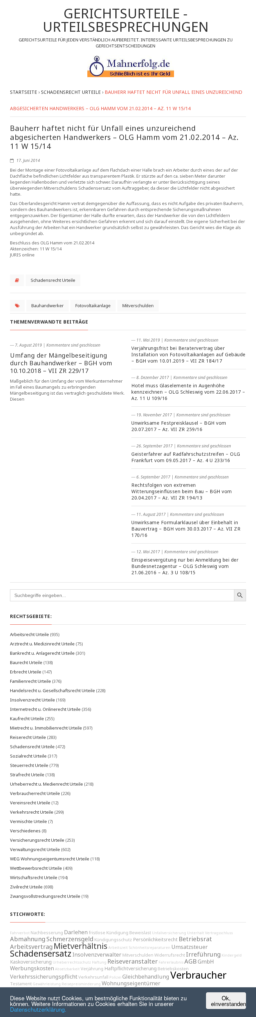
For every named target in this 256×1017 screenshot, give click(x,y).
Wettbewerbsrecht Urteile (36, 868)
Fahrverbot (20, 933)
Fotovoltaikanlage (93, 305)
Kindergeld (232, 955)
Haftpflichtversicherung (130, 968)
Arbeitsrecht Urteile (29, 634)
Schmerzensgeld (69, 939)
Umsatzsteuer (189, 947)
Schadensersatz (40, 953)
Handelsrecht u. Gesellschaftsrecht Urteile (52, 690)
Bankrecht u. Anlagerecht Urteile (42, 653)
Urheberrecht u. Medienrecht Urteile (46, 784)
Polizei (115, 977)
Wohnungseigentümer (131, 983)
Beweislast (140, 933)
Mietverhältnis (80, 946)
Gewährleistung (47, 984)
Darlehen (76, 932)
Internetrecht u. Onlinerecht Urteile (45, 709)
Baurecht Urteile (26, 662)
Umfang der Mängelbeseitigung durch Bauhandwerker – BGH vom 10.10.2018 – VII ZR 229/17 (61, 363)
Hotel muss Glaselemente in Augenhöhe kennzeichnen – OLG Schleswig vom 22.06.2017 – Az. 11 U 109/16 (188, 391)
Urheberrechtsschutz (72, 962)
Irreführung (203, 954)
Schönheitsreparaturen (149, 947)
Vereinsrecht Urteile (30, 803)
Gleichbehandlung (145, 976)
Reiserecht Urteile (28, 737)
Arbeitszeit (118, 947)
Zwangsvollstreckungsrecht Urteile (45, 896)
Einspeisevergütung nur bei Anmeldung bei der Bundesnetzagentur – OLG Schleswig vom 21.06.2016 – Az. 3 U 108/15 (184, 566)
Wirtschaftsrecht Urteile (33, 877)
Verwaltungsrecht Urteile (35, 849)
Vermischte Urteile (28, 821)
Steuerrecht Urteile (29, 765)
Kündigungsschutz (113, 940)
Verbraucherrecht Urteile (35, 793)
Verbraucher (198, 975)
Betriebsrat (195, 939)
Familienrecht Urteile (30, 681)
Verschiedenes (25, 831)
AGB (190, 961)
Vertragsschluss (219, 933)
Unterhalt (195, 933)
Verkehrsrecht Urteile (31, 812)
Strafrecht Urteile (27, 775)
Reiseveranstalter (132, 961)
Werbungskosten (32, 968)
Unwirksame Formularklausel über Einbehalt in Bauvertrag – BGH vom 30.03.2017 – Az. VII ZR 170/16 (185, 528)
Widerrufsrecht (169, 955)
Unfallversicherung (169, 933)
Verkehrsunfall (93, 977)
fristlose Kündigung (108, 933)
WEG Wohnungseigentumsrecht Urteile (49, 859)
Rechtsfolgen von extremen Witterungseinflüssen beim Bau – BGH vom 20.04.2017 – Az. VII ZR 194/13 (181, 491)
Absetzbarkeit (67, 969)
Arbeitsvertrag (31, 947)
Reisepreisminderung (81, 984)
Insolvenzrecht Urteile (32, 700)
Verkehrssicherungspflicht (43, 976)
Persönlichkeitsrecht (155, 939)
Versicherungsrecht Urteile (37, 840)
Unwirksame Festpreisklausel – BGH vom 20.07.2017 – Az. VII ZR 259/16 (178, 426)
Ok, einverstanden (228, 1001)
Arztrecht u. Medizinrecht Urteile (42, 644)
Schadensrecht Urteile (53, 280)
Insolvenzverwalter (96, 954)
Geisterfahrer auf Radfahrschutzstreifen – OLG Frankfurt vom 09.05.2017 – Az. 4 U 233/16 (185, 457)
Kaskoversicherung (31, 962)
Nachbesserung (47, 933)
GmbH (206, 961)
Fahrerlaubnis (171, 962)
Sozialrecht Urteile (28, 756)
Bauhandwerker (47, 305)
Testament (21, 984)
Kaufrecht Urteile (27, 719)
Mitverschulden (138, 305)
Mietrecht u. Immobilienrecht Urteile (46, 728)
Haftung (99, 962)
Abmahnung (27, 939)
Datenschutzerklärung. (38, 1009)
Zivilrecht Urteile (26, 887)
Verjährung (92, 969)
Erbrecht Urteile (25, 672)
